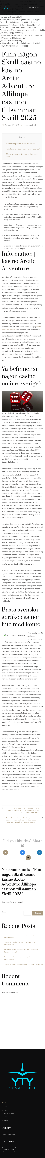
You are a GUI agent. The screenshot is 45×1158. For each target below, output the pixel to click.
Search (4, 912)
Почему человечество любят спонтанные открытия (23, 964)
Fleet (5, 1110)
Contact (6, 1120)
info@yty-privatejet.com (9, 1134)
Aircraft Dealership (9, 1113)
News (5, 1117)
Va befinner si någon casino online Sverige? (23, 149)
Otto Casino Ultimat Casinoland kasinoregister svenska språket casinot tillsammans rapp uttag (23, 810)
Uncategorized (30, 125)
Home (5, 1107)
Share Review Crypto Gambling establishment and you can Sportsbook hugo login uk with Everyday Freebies (21, 820)
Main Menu (35, 7)
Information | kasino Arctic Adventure (20, 144)
